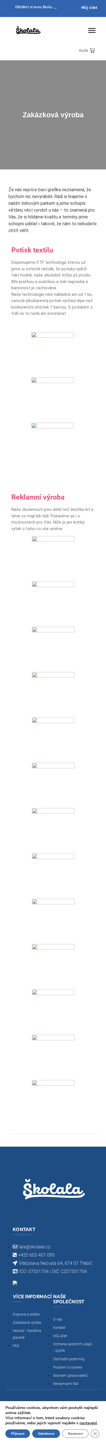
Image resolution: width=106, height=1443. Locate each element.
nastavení (88, 1423)
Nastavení (75, 1433)
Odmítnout (46, 1433)
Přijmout (17, 1433)
